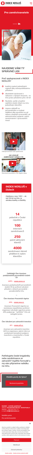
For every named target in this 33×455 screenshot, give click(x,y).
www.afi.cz (18, 325)
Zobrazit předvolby (16, 449)
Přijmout (16, 440)
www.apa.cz (19, 302)
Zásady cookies (8, 453)
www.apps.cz (19, 281)
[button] (30, 424)
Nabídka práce (7, 415)
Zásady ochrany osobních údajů (20, 453)
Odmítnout (16, 445)
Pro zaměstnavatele (9, 418)
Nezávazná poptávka (16, 383)
